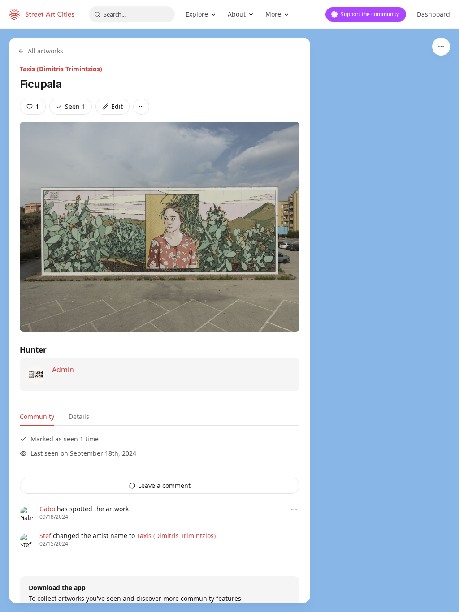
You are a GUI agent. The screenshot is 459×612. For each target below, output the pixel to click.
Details (79, 416)
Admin (63, 370)
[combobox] (132, 14)
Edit (117, 106)
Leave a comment (164, 485)
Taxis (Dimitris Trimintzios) (61, 69)
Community (37, 416)
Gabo (47, 508)
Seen (75, 106)
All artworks (45, 51)
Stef (45, 535)
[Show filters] (441, 47)
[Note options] (294, 509)
